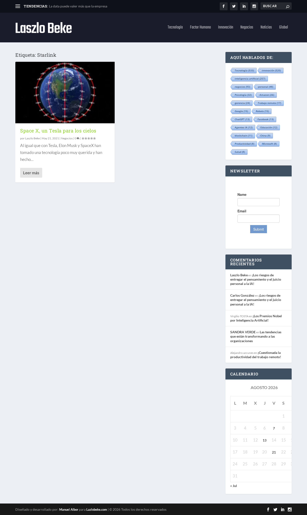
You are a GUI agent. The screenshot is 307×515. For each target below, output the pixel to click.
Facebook (266, 119)
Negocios (246, 28)
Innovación (225, 28)
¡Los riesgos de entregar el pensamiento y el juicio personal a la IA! (255, 279)
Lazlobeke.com (96, 509)
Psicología (243, 94)
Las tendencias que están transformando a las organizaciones (255, 336)
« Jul (233, 486)
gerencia (242, 103)
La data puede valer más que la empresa (78, 6)
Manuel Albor (68, 509)
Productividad (244, 143)
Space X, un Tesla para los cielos (58, 130)
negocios (242, 86)
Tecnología (175, 28)
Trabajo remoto (269, 103)
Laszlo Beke (32, 138)
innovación (271, 70)
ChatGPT (242, 119)
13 (264, 440)
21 (274, 452)
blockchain (243, 135)
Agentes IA (244, 127)
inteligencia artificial (250, 78)
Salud (240, 151)
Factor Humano (200, 28)
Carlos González (242, 295)
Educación (268, 127)
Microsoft (269, 143)
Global (283, 28)
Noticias (266, 28)
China (265, 135)
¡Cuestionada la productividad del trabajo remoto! (255, 355)
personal (265, 86)
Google (241, 111)
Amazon (267, 94)
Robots (262, 111)
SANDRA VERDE (243, 332)
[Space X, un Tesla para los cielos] (65, 92)
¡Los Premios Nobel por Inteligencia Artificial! (256, 318)
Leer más (31, 172)
